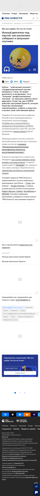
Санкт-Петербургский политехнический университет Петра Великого (21, 313)
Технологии (28, 307)
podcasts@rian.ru (23, 300)
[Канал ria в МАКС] (5, 414)
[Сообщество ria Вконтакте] (19, 414)
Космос (22, 310)
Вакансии (5, 437)
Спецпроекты (6, 429)
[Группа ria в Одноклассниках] (26, 414)
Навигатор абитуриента (25, 316)
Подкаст (5, 316)
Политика (5, 426)
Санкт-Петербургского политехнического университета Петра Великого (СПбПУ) (17, 123)
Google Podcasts (18, 186)
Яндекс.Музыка (8, 191)
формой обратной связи (20, 471)
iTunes (28, 183)
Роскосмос (14, 310)
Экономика (22, 426)
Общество (13, 426)
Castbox (19, 191)
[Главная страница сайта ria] (11, 18)
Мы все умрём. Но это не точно (17, 29)
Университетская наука (10, 320)
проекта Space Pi (20, 131)
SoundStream (29, 191)
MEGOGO (5, 194)
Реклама (16, 429)
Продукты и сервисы (28, 429)
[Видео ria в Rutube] (34, 414)
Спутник (5, 310)
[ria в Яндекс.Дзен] (12, 414)
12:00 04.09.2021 (7, 23)
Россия (13, 316)
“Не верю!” (20, 165)
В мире (30, 426)
